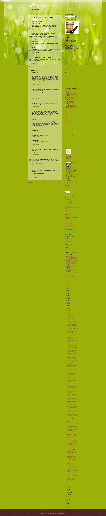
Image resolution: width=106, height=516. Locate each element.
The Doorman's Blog (68, 206)
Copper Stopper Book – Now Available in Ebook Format (71, 73)
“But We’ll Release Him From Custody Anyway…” (72, 366)
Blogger (63, 513)
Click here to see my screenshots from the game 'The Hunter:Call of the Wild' (71, 54)
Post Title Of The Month (71, 316)
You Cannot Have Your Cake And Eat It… (72, 432)
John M (33, 102)
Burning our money (69, 120)
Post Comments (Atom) (37, 184)
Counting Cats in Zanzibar (71, 170)
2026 (67, 286)
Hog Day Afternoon (68, 216)
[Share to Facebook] (45, 63)
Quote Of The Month (70, 318)
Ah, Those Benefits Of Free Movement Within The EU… (72, 332)
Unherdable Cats (69, 97)
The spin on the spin (69, 267)
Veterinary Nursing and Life (69, 224)
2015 (67, 305)
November (69, 308)
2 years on (67, 113)
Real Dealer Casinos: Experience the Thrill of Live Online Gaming (71, 258)
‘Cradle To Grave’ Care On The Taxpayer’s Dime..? (72, 387)
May (68, 487)
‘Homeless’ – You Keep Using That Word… (72, 395)
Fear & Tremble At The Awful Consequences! (72, 454)
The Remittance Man (68, 241)
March (68, 490)
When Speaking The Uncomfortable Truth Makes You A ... (72, 426)
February (68, 492)
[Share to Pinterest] (46, 63)
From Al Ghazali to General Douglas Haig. (70, 172)
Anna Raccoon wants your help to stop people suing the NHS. (71, 277)
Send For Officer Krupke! (71, 449)
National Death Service (70, 124)
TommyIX (56, 513)
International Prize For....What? (72, 345)
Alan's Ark (68, 261)
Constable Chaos (68, 199)
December (69, 306)
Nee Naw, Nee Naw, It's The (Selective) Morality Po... (71, 452)
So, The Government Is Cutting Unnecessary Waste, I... (72, 368)
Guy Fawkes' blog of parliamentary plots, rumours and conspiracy (71, 106)
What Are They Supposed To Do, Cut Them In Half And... (72, 468)
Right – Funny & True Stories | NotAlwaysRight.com (71, 63)
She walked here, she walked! (71, 279)
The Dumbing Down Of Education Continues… (71, 410)
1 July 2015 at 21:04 (35, 106)
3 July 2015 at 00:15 (35, 144)
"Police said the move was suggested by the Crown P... (72, 415)
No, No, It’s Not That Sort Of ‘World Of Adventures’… (72, 407)
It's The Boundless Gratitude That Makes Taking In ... (72, 338)
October (68, 310)
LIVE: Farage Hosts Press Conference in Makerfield (70, 109)
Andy (33, 119)
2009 (67, 504)
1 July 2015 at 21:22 (35, 116)
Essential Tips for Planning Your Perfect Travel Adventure (71, 69)
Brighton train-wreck (35, 65)
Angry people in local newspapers (70, 271)
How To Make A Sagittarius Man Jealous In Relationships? (71, 263)
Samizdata (68, 92)
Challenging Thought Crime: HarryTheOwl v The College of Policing (71, 131)
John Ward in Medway (70, 116)
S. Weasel (66, 239)
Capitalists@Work (69, 156)
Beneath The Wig (68, 201)
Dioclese (67, 185)
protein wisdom (67, 249)
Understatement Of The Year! (72, 483)
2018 (67, 300)
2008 (67, 506)
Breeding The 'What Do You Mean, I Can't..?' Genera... (72, 358)
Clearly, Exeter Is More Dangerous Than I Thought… (72, 399)
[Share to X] (44, 63)
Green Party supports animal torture (74, 150)
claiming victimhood (43, 65)
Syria (67, 117)
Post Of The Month (70, 320)
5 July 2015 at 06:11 (35, 175)
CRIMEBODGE (68, 72)
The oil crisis (68, 186)
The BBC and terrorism (70, 82)
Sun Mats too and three (70, 98)
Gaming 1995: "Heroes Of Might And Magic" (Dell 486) (72, 441)
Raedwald (68, 266)
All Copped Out (67, 212)
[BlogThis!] (42, 63)
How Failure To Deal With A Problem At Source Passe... (72, 435)
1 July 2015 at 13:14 (35, 98)
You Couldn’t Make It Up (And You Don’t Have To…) (72, 479)
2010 (67, 503)
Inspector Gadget (68, 226)
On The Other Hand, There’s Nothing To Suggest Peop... (72, 322)
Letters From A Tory (69, 256)
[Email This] (41, 63)
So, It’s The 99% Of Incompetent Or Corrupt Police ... (71, 438)
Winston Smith (67, 214)
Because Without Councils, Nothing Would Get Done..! (72, 473)
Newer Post (31, 182)
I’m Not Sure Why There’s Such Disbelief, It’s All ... (72, 430)
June (68, 485)
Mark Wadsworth (69, 112)
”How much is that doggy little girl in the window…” (72, 351)
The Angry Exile (67, 238)
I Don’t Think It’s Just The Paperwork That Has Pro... (72, 374)
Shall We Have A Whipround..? (72, 347)
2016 (67, 303)
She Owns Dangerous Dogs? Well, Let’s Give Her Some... (72, 325)
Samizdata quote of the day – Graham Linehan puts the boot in (71, 94)
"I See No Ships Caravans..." (72, 353)
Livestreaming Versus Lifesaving (71, 64)
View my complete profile (69, 56)
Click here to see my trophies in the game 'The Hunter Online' (71, 51)
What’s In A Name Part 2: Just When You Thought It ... (72, 361)
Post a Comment (34, 177)
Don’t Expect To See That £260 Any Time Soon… (72, 329)
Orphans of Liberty (69, 101)
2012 (67, 499)
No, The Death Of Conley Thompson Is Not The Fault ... (72, 335)
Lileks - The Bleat (68, 242)
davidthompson (69, 175)
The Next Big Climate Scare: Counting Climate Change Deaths (71, 78)
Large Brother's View (68, 223)
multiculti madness (50, 65)
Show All (77, 85)
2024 (67, 290)
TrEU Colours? (73, 162)
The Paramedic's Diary (69, 229)
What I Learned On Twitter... (72, 327)
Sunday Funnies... (70, 384)
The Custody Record (68, 202)
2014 (67, 496)
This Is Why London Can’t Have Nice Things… (72, 476)
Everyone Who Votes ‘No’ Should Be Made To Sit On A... (72, 447)
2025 (67, 288)
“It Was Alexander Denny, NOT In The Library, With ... (72, 444)
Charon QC (67, 209)
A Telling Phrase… (70, 396)
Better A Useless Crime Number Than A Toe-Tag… (72, 363)
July (68, 315)
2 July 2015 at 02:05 (35, 136)
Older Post (59, 182)
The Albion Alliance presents (71, 67)
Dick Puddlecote (69, 180)
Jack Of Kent (67, 211)
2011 (67, 501)
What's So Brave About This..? (72, 459)
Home (45, 182)
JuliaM (33, 157)
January (68, 494)
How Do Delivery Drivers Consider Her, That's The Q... (72, 457)
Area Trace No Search (69, 220)
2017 (67, 302)
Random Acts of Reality (69, 227)
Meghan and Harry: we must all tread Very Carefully (71, 158)
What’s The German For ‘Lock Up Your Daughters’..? (72, 466)
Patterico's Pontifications (69, 244)
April (68, 489)
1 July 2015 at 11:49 (35, 84)
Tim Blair (66, 247)
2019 (67, 298)
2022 (67, 293)
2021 (67, 295)
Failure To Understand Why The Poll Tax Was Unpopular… (72, 389)
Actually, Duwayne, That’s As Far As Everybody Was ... (72, 404)
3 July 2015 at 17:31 (35, 154)
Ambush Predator (41, 5)
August (68, 313)
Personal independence (70, 102)
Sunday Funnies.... (70, 348)
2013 (67, 498)
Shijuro (66, 208)
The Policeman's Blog (68, 221)
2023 (67, 291)
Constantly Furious (69, 161)
